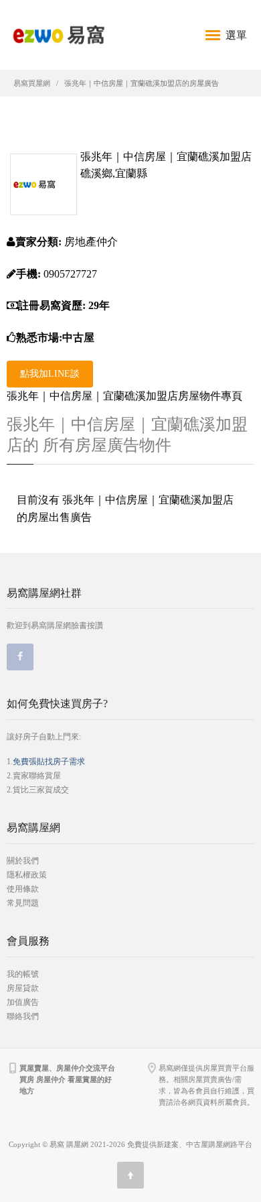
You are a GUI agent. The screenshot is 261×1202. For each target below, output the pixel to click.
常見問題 (23, 903)
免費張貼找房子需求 (49, 761)
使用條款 (23, 889)
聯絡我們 (23, 1016)
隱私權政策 (27, 875)
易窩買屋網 (31, 83)
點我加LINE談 (50, 374)
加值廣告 (23, 1002)
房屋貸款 (23, 988)
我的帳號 (23, 974)
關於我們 (23, 860)
